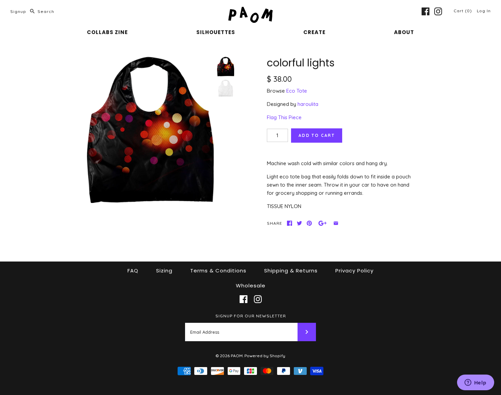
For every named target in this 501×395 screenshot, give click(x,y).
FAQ (132, 270)
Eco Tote (296, 91)
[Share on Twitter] (299, 223)
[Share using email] (335, 223)
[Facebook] (425, 11)
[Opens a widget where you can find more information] (475, 383)
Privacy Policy (354, 270)
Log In (484, 10)
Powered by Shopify (264, 355)
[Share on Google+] (323, 223)
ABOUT (404, 32)
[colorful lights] (150, 130)
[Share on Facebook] (289, 223)
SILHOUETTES (215, 32)
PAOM (237, 355)
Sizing (164, 270)
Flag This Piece (284, 117)
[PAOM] (250, 10)
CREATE (314, 32)
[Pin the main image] (309, 223)
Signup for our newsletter (250, 315)
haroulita (308, 104)
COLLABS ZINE (107, 32)
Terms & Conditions (218, 270)
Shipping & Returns (291, 270)
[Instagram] (438, 11)
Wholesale (250, 285)
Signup (18, 11)
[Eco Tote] (225, 88)
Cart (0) (463, 10)
